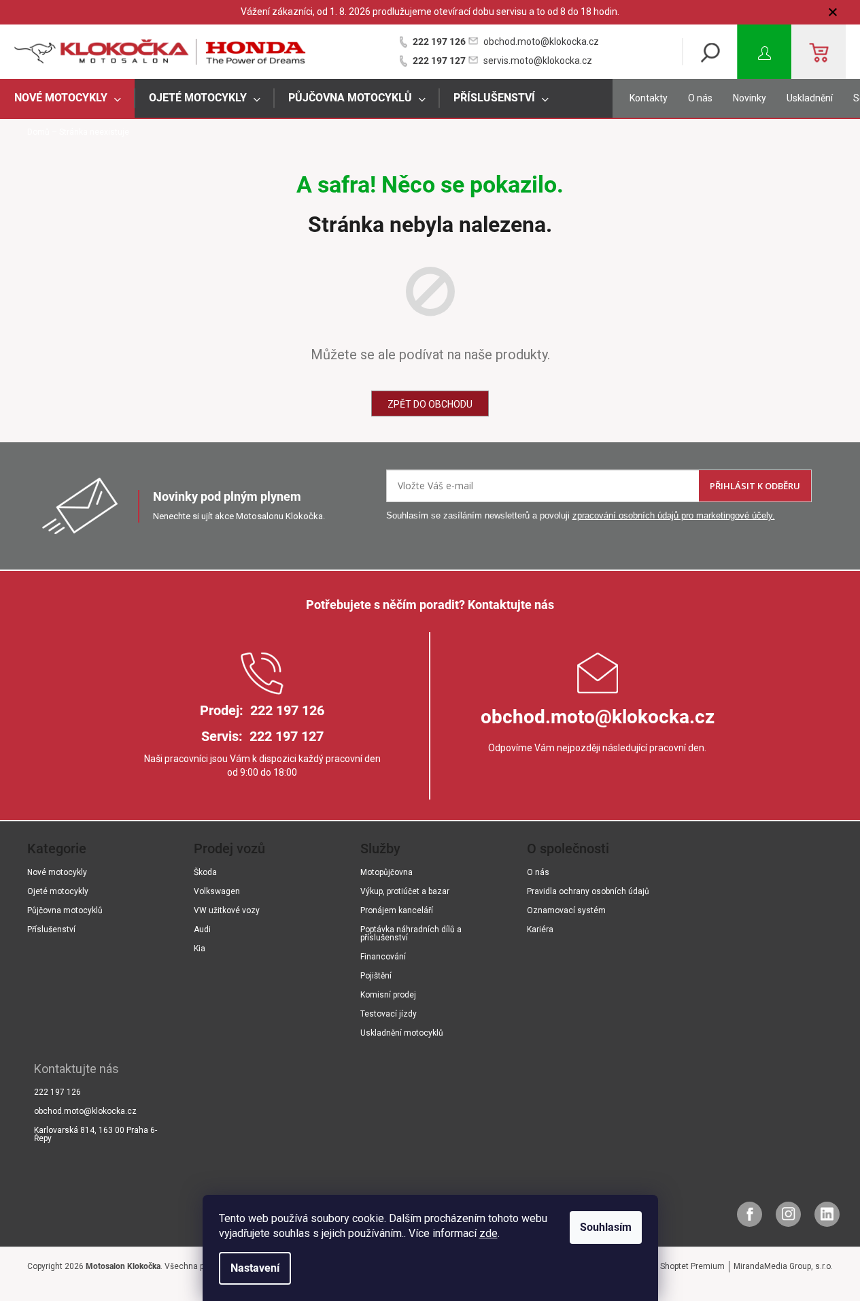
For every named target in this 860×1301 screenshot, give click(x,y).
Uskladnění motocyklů (401, 1033)
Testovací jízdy (388, 1014)
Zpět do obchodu (430, 404)
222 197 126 (439, 41)
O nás (700, 98)
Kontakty (649, 98)
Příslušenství (51, 929)
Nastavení (254, 1268)
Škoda (205, 872)
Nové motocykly (57, 872)
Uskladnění (810, 98)
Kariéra (540, 929)
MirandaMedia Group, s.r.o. (783, 1266)
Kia (199, 948)
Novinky (749, 98)
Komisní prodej (388, 995)
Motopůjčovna (386, 872)
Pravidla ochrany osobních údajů (588, 891)
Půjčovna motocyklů (65, 910)
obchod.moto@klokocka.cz (541, 41)
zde (488, 1233)
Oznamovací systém (566, 910)
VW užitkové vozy (227, 910)
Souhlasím (606, 1227)
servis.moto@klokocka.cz (537, 60)
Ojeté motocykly (57, 891)
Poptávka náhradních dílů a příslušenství (411, 933)
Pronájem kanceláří (396, 910)
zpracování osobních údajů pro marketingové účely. (673, 515)
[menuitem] (67, 98)
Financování (383, 956)
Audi (202, 929)
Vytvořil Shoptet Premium (677, 1266)
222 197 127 (439, 60)
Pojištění (376, 976)
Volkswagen (217, 891)
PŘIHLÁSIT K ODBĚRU (755, 486)
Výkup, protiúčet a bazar (404, 891)
